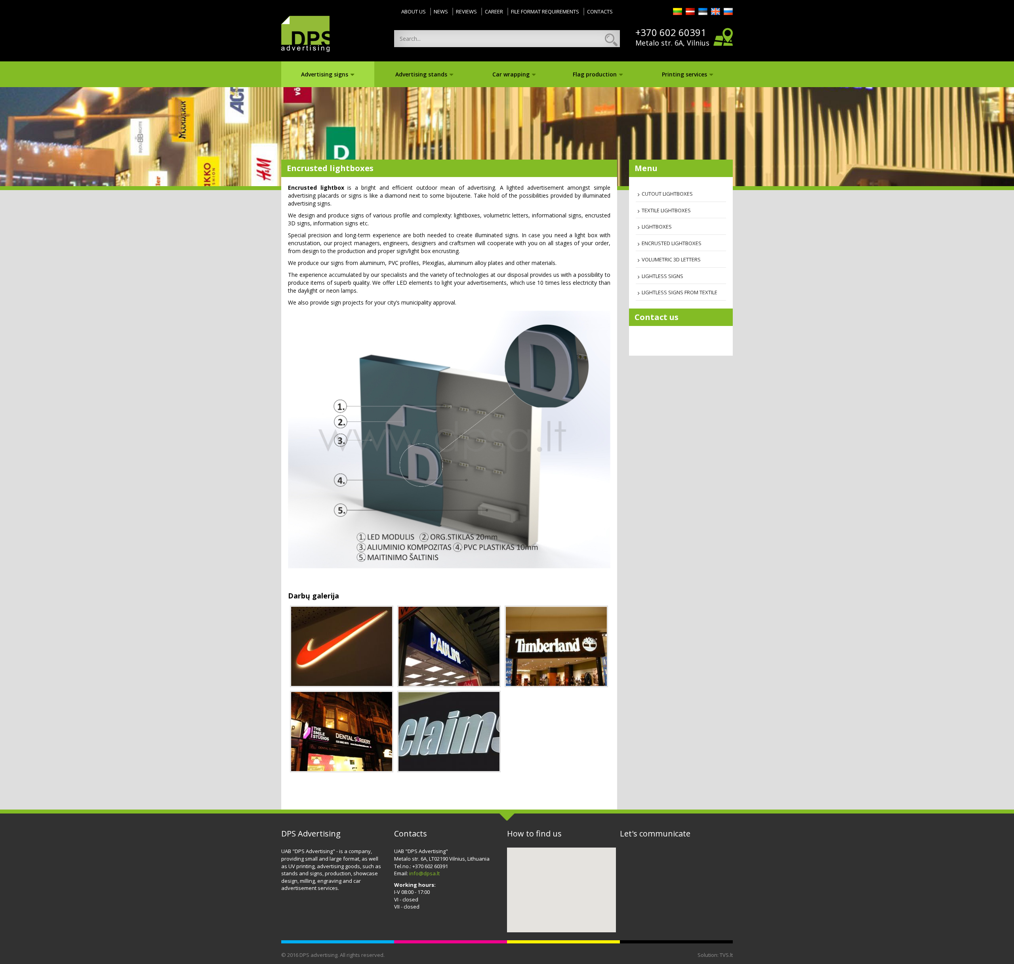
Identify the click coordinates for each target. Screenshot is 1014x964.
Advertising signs (324, 74)
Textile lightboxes (666, 210)
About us (413, 11)
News (441, 11)
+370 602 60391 (670, 32)
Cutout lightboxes (667, 193)
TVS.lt (726, 954)
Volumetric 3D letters (671, 259)
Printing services (684, 74)
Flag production (595, 74)
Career (494, 11)
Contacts (600, 11)
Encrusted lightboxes (671, 243)
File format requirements (545, 11)
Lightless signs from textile (679, 292)
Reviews (466, 11)
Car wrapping (511, 74)
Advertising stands (421, 74)
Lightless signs (662, 276)
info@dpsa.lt (424, 873)
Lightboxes (657, 226)
